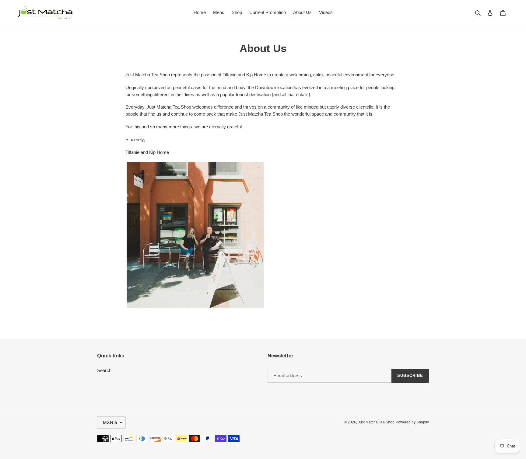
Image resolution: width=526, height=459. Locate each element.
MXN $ (110, 422)
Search (104, 370)
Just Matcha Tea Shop (376, 422)
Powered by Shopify (412, 422)
